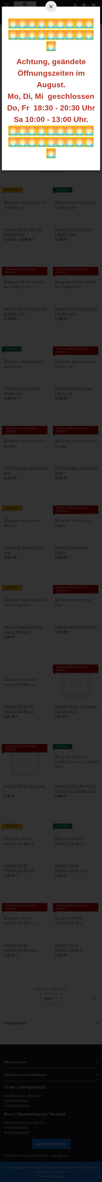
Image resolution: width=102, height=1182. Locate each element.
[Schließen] (51, 6)
